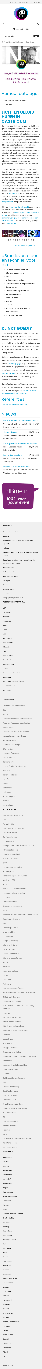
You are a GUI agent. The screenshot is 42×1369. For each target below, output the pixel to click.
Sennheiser (7, 621)
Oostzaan (7, 1291)
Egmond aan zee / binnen (13, 1213)
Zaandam (7, 1343)
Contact (6, 593)
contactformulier (9, 373)
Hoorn (5, 1252)
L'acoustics (7, 612)
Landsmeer (7, 1265)
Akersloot (6, 1162)
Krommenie (7, 1261)
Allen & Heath (8, 642)
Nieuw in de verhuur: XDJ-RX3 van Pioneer (20, 420)
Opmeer (6, 1296)
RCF (4, 608)
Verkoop (6, 548)
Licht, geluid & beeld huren (15, 100)
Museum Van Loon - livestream (16, 466)
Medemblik (7, 1274)
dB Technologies (9, 664)
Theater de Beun (10, 432)
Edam (5, 1209)
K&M (4, 651)
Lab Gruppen (8, 638)
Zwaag (5, 1356)
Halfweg (6, 1226)
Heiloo (5, 1244)
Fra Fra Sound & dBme (12, 455)
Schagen (6, 1304)
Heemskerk (7, 1231)
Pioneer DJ (7, 616)
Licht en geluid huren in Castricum (20, 42)
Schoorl (6, 1309)
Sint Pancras (8, 1313)
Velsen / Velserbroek (11, 1322)
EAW (4, 634)
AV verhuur (7, 677)
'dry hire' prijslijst (14, 363)
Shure (5, 629)
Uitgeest (6, 1317)
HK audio (6, 647)
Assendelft (7, 1179)
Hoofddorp (7, 1248)
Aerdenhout (7, 1157)
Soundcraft (7, 660)
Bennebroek (7, 1183)
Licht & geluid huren (10, 576)
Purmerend (7, 1300)
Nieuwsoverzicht (9, 589)
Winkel (5, 1352)
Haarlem (6, 1222)
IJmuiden (6, 1257)
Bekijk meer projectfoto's (26, 246)
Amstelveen (7, 1170)
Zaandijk (6, 1339)
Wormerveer (8, 1335)
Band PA (6, 536)
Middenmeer (8, 1283)
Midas (5, 625)
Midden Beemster (10, 1278)
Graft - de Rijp (8, 1218)
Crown (5, 668)
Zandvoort (7, 1348)
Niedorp (6, 1287)
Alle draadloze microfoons (13, 681)
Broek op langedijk (10, 1196)
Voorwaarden (8, 567)
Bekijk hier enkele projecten (15, 404)
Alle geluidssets (9, 686)
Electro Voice (8, 655)
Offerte (38, 2)
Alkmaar (6, 1166)
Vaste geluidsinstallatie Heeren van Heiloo (21, 443)
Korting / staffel (9, 572)
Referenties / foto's (10, 532)
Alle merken (7, 690)
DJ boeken (8, 104)
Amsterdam (7, 1175)
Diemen (6, 1205)
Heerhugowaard (9, 1239)
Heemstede (7, 1235)
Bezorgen (6, 580)
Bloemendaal (8, 1192)
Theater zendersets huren (13, 673)
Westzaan (7, 1330)
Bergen (5, 1188)
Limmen (6, 1270)
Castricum (7, 1200)
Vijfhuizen (6, 1326)
